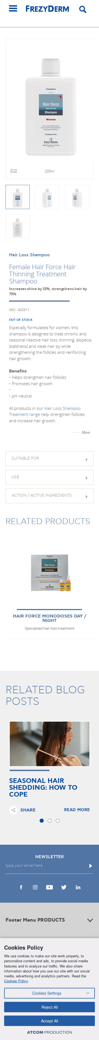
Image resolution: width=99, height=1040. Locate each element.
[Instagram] (35, 887)
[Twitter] (63, 887)
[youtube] (49, 887)
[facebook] (21, 887)
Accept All (49, 1021)
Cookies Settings (46, 993)
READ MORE (77, 810)
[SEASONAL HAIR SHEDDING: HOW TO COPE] (49, 744)
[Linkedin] (78, 887)
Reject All (50, 1007)
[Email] (13, 171)
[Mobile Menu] (13, 8)
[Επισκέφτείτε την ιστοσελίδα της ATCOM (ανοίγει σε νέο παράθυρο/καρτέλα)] (49, 1032)
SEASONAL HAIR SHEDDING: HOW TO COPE (43, 788)
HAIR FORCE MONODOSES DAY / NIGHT (49, 618)
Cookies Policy (16, 980)
